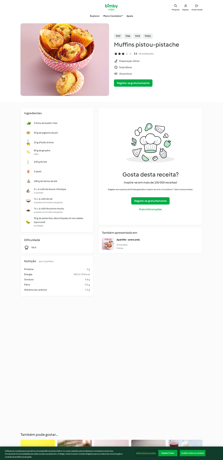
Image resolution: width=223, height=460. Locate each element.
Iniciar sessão (197, 10)
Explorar (95, 16)
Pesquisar (175, 10)
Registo (185, 10)
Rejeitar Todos (167, 453)
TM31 (148, 36)
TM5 (137, 36)
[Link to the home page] (111, 7)
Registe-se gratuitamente (133, 83)
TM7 (118, 36)
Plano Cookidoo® (113, 16)
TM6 (127, 36)
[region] (111, 453)
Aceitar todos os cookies (192, 453)
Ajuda (130, 16)
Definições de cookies (146, 453)
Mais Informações (150, 209)
